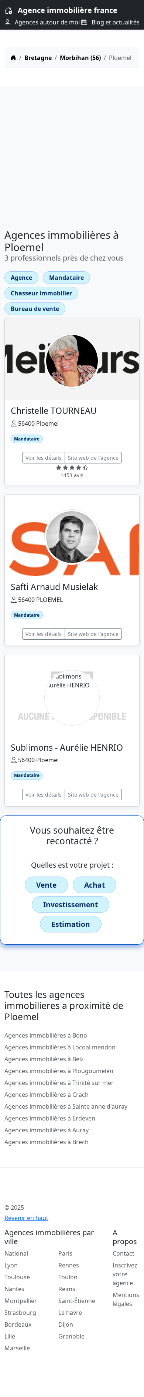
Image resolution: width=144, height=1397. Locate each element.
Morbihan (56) (80, 58)
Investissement (70, 904)
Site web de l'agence (93, 457)
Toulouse (17, 1277)
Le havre (70, 1313)
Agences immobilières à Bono (45, 1035)
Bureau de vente (35, 309)
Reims (66, 1289)
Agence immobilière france (67, 10)
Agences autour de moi (46, 22)
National (16, 1253)
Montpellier (20, 1301)
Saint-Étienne (76, 1301)
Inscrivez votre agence (125, 1274)
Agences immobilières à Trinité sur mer (59, 1083)
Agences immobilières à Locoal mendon (60, 1047)
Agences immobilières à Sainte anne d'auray (65, 1106)
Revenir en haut (26, 1218)
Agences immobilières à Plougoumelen (58, 1071)
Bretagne (38, 58)
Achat (94, 885)
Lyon (11, 1265)
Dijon (65, 1324)
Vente (46, 885)
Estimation (70, 924)
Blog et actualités (115, 22)
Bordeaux (17, 1324)
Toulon (68, 1277)
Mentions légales (126, 1299)
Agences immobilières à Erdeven (49, 1118)
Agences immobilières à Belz (44, 1059)
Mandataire (66, 278)
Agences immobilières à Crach (46, 1095)
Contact (123, 1253)
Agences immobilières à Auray (46, 1130)
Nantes (14, 1289)
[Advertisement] (72, 155)
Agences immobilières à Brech (46, 1142)
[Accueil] (13, 58)
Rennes (68, 1265)
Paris (65, 1253)
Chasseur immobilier (41, 293)
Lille (9, 1336)
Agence (21, 278)
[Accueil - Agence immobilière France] (60, 1191)
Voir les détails (43, 457)
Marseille (17, 1348)
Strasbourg (20, 1313)
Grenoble (71, 1336)
